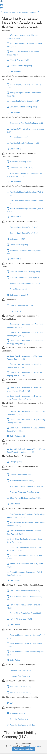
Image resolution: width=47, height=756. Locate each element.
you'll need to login (33, 746)
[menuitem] (1, 5)
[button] (1, 2)
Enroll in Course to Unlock (23, 749)
